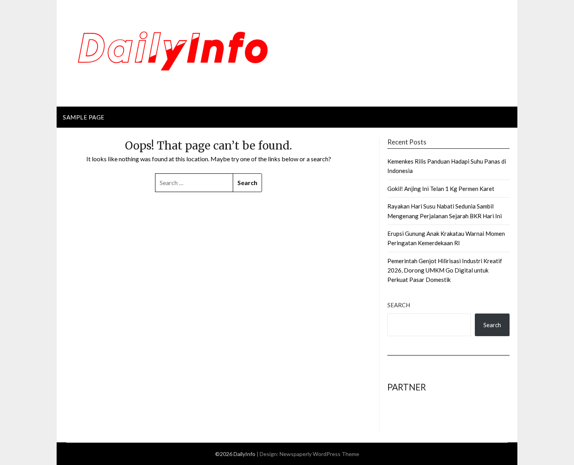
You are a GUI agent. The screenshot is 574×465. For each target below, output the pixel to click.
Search (398, 304)
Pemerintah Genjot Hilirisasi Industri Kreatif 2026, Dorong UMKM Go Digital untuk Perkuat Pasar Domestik (444, 270)
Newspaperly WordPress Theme (319, 454)
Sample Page (84, 117)
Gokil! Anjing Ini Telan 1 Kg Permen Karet (440, 188)
